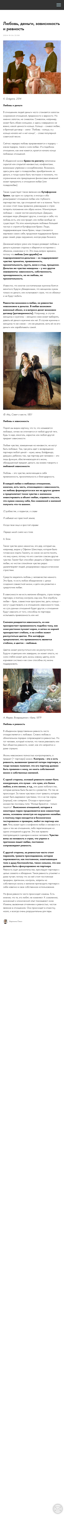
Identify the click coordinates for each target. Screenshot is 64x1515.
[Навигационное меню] (59, 5)
